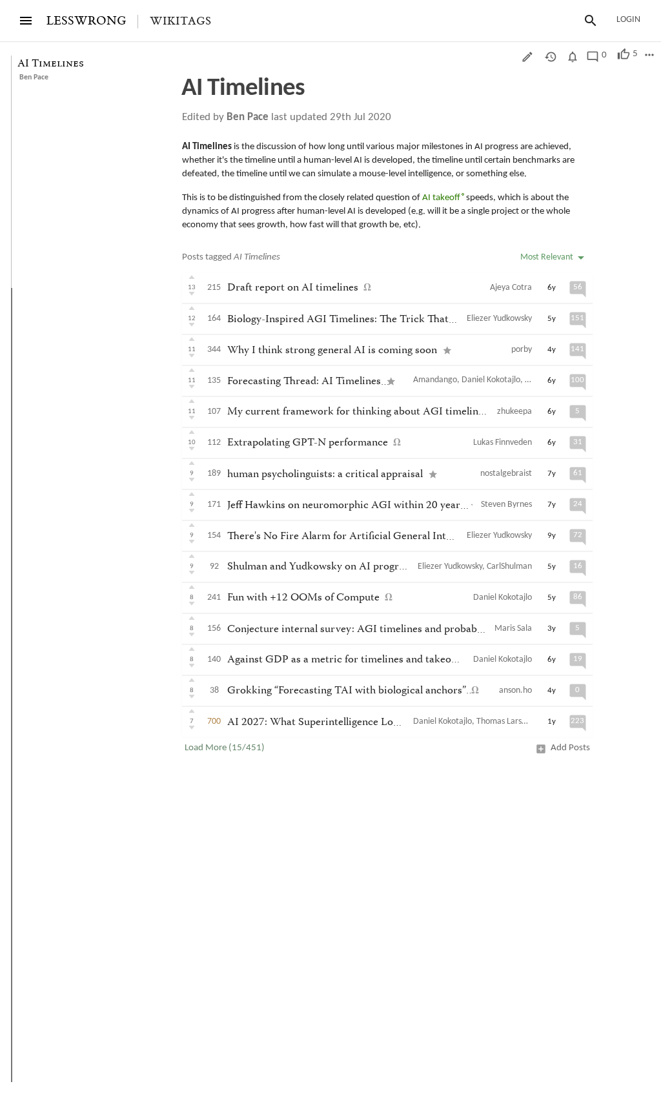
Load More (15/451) (225, 748)
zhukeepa (514, 411)
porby (521, 349)
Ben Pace (33, 77)
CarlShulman (509, 566)
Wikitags (180, 21)
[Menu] (25, 20)
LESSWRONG (86, 21)
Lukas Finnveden (502, 442)
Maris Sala (513, 628)
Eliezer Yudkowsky (499, 318)
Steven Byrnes (506, 504)
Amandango (435, 380)
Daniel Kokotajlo (491, 380)
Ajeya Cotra (511, 287)
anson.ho (515, 690)
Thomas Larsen (503, 721)
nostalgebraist (506, 473)
